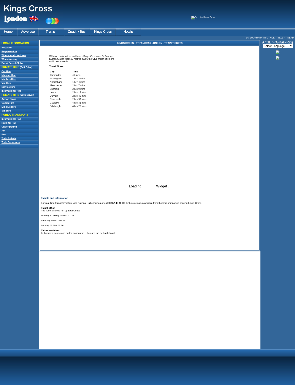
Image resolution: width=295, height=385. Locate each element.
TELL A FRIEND (286, 38)
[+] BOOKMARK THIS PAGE (260, 38)
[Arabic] (264, 43)
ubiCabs (148, 186)
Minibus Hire (9, 79)
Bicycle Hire (8, 87)
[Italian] (281, 43)
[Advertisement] (19, 229)
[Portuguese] (284, 43)
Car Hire (6, 71)
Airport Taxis (9, 99)
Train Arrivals (9, 138)
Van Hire (6, 83)
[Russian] (288, 43)
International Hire (11, 90)
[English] (271, 43)
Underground (9, 126)
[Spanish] (291, 43)
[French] (274, 43)
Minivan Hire (9, 75)
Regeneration (9, 51)
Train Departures (11, 142)
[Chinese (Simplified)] (267, 43)
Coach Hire (8, 103)
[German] (277, 43)
